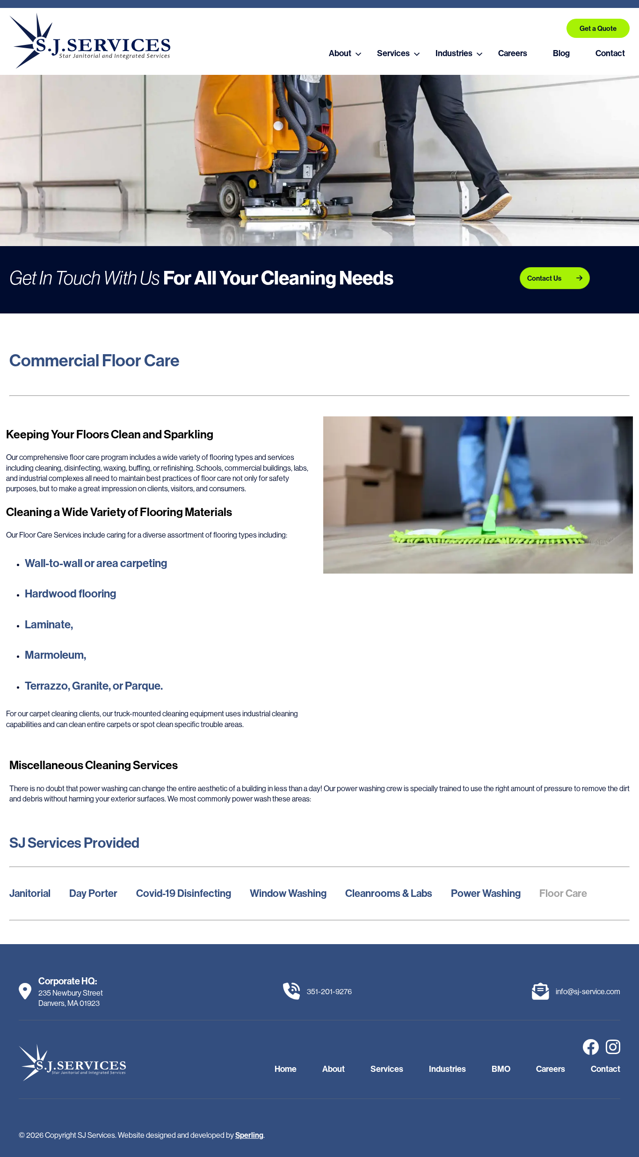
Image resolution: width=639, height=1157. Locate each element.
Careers (512, 53)
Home (286, 1068)
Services (393, 53)
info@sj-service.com (588, 991)
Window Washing (288, 893)
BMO (501, 1068)
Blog (561, 53)
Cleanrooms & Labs (388, 893)
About (340, 53)
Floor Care (563, 893)
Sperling (249, 1135)
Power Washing (486, 893)
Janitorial (30, 893)
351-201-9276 (329, 991)
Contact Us (544, 278)
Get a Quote (598, 28)
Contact (610, 53)
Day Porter (93, 893)
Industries (454, 53)
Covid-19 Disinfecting (183, 893)
